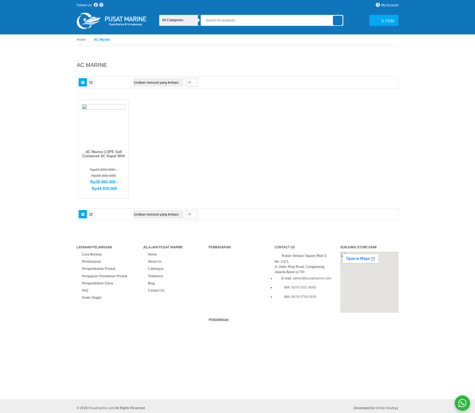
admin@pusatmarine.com (312, 278)
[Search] (338, 20)
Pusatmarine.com (102, 408)
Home (81, 40)
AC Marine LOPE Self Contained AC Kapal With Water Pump (103, 156)
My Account (389, 5)
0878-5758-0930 (303, 297)
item (388, 21)
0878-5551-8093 (303, 287)
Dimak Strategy (386, 408)
